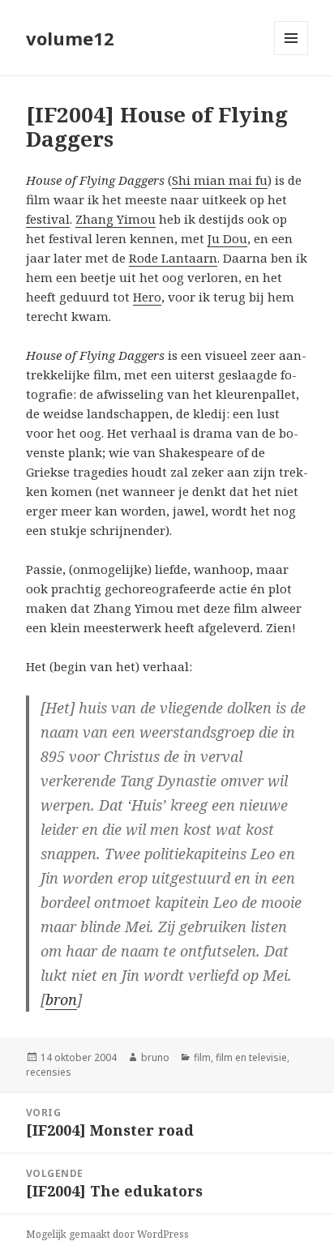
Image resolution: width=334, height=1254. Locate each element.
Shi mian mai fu (220, 180)
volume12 (70, 38)
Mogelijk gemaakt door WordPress (107, 1234)
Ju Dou (227, 238)
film (202, 1057)
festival (48, 219)
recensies (48, 1072)
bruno (155, 1057)
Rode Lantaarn (173, 258)
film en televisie (251, 1057)
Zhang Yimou (115, 219)
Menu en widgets (291, 54)
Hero (147, 297)
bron (61, 999)
